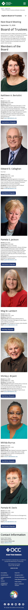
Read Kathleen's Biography (9, 122)
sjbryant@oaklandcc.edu (10, 391)
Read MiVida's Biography (8, 461)
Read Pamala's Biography (8, 526)
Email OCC (17, 573)
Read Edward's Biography (8, 193)
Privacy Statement (19, 577)
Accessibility (4, 573)
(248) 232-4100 (14, 568)
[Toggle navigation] (24, 3)
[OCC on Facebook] (5, 604)
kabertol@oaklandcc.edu (10, 118)
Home (2, 8)
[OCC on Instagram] (12, 604)
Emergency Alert (19, 575)
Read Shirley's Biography (8, 396)
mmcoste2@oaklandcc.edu (11, 325)
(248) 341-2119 (7, 542)
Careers (3, 581)
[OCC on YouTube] (16, 604)
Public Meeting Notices (21, 579)
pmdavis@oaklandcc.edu (10, 521)
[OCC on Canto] (23, 604)
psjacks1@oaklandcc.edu (10, 259)
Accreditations (4, 575)
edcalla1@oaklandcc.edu (10, 188)
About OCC (7, 8)
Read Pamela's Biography (8, 264)
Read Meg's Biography (7, 329)
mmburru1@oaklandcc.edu (11, 456)
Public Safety (18, 581)
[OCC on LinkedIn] (19, 604)
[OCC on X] (8, 604)
